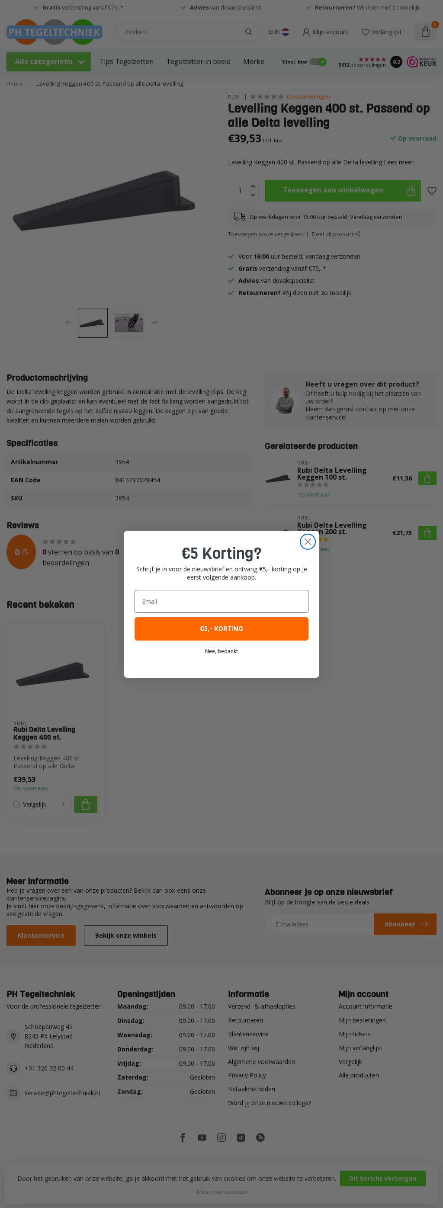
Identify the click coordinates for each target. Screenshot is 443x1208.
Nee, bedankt (221, 651)
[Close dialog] (307, 541)
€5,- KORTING (221, 628)
